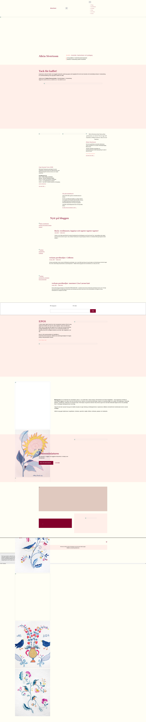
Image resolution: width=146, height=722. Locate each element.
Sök (93, 311)
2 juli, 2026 (56, 232)
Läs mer (57, 462)
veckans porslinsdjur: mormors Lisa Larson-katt (71, 283)
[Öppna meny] (66, 8)
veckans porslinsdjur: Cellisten (61, 258)
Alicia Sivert (53, 8)
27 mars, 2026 (52, 259)
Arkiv (75, 305)
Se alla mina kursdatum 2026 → (69, 207)
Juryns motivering (42, 183)
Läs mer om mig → (90, 155)
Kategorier (53, 305)
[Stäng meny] (90, 2)
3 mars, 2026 (54, 285)
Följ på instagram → (46, 462)
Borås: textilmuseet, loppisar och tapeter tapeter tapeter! (76, 231)
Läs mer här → (42, 186)
